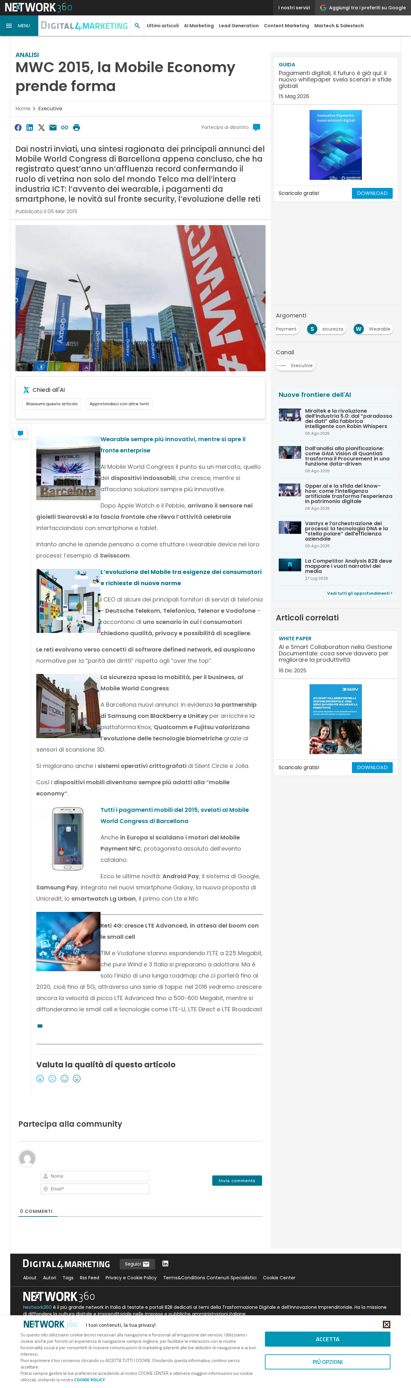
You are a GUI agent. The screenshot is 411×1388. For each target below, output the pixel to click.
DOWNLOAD (372, 193)
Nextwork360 (37, 1307)
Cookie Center (279, 1277)
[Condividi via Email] (53, 127)
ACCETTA (327, 1339)
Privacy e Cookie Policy (131, 1277)
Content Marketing (286, 25)
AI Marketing (199, 25)
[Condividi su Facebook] (18, 127)
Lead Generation (239, 25)
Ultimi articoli (163, 25)
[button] (19, 25)
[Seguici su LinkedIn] (165, 1264)
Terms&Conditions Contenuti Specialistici (210, 1277)
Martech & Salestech (339, 25)
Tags (68, 1277)
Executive (50, 108)
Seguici (133, 1264)
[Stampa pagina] (76, 127)
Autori (49, 1277)
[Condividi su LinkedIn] (29, 127)
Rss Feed (89, 1277)
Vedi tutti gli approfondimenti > (360, 593)
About (30, 1277)
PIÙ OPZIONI (328, 1362)
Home (23, 108)
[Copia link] (65, 127)
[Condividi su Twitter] (41, 127)
